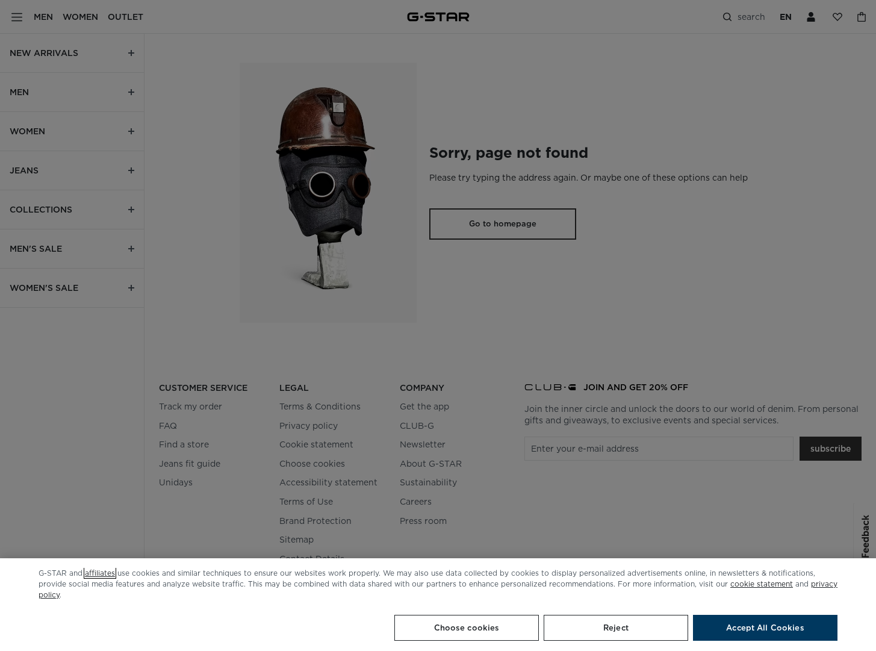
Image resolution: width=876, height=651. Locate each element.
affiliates (100, 573)
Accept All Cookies (765, 627)
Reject (616, 627)
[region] (438, 604)
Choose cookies (467, 627)
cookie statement (761, 583)
